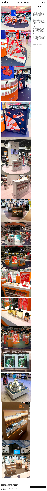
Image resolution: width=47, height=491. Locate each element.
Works (18, 2)
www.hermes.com (35, 42)
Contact (28, 2)
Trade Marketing (38, 44)
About (22, 2)
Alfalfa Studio (41, 38)
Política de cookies (3, 489)
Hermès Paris (34, 9)
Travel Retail (34, 44)
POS (41, 44)
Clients (25, 2)
